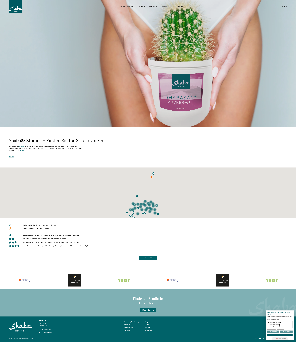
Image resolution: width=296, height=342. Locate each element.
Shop (172, 6)
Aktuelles (164, 6)
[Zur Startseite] (20, 326)
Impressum (258, 338)
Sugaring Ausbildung (128, 6)
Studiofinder (152, 6)
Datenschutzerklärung (271, 329)
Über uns (142, 6)
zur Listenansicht (148, 258)
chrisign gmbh (29, 338)
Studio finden (148, 310)
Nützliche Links (149, 330)
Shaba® (21, 146)
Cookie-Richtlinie (280, 329)
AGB (264, 338)
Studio (22, 150)
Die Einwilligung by (279, 338)
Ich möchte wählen (280, 335)
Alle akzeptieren (273, 331)
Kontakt (180, 6)
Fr (286, 6)
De (282, 6)
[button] (134, 212)
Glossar (147, 328)
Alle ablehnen (286, 331)
